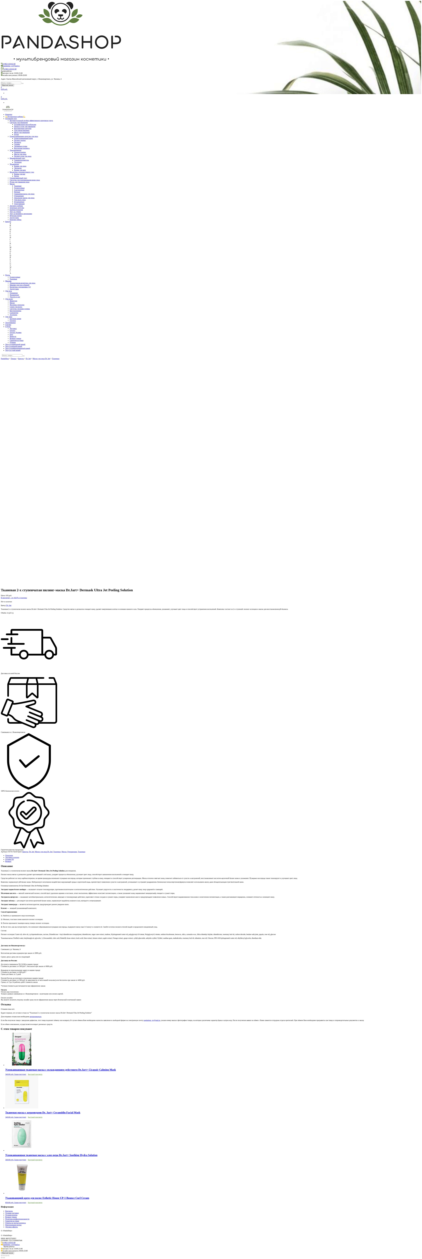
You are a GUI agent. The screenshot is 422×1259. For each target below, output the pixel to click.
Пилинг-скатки (20, 140)
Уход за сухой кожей (12, 350)
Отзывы (13, 342)
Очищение (14, 293)
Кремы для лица (20, 166)
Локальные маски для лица (24, 198)
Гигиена (13, 321)
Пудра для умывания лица (19, 182)
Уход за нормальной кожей (15, 344)
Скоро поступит (20, 1074)
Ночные (17, 192)
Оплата (12, 331)
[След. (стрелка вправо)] (4, 1257)
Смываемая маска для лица (24, 194)
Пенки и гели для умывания (24, 126)
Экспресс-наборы (16, 206)
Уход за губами (15, 212)
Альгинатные (19, 190)
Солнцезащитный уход (18, 178)
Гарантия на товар (16, 340)
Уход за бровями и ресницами (21, 214)
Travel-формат (10, 323)
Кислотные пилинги (22, 148)
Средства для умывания (19, 122)
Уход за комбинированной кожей (17, 348)
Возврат (8, 861)
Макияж (8, 281)
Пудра (16, 134)
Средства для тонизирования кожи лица (25, 180)
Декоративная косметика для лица (22, 283)
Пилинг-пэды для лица (22, 156)
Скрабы (17, 144)
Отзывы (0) (9, 859)
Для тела (8, 291)
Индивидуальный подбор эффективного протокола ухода (31, 121)
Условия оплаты (11, 1215)
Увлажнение (14, 164)
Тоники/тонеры (20, 152)
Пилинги (17, 142)
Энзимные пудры (20, 146)
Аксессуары (14, 218)
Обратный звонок (7, 85)
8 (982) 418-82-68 (9, 64)
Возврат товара (15, 338)
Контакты (9, 1211)
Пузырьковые (19, 202)
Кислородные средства (22, 128)
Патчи (16, 176)
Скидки (8, 325)
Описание (9, 855)
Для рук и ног (15, 297)
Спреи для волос (16, 307)
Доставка (13, 329)
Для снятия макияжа (21, 130)
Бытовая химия (15, 319)
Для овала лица (20, 200)
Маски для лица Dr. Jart (43, 852)
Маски (12, 184)
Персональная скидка (13, 1225)
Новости (13, 336)
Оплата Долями (15, 332)
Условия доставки (12, 1213)
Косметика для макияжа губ (20, 287)
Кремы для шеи (20, 170)
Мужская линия (16, 216)
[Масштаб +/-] (8, 1255)
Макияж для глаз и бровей (19, 285)
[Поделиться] (4, 1255)
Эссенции (18, 162)
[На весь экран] (6, 1255)
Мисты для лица (20, 154)
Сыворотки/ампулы (21, 160)
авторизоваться (35, 1017)
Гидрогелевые (19, 188)
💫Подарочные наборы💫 (15, 117)
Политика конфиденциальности (17, 1219)
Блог (11, 334)
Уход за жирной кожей (13, 346)
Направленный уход (17, 158)
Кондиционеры (15, 311)
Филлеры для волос (17, 305)
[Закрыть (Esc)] (2, 1255)
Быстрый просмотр (35, 1074)
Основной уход (11, 119)
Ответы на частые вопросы (15, 1223)
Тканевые (17, 186)
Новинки (8, 114)
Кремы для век (19, 174)
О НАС (8, 327)
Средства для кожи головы (20, 309)
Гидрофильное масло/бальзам (25, 124)
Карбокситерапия (16, 210)
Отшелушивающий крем (23, 138)
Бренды (8, 222)
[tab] (213, 856)
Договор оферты (11, 1227)
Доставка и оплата (12, 857)
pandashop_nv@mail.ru (11, 66)
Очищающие (19, 196)
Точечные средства (17, 208)
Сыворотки (14, 313)
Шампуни (13, 301)
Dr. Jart (8, 605)
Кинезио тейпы (15, 220)
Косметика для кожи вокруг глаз (22, 172)
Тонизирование (15, 150)
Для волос (9, 299)
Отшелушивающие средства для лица (24, 136)
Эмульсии (18, 168)
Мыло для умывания (22, 132)
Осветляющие (19, 204)
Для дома (8, 317)
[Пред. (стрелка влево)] (2, 1257)
